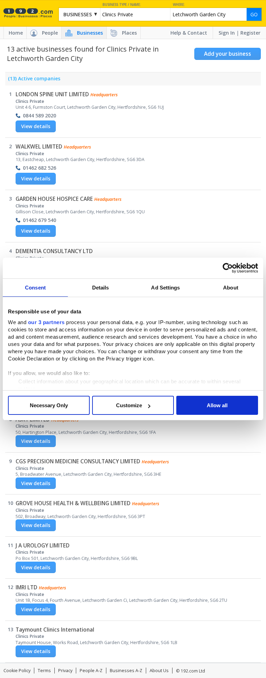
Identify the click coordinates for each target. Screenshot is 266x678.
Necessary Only (49, 405)
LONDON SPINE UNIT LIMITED (52, 94)
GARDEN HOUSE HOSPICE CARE (54, 199)
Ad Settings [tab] (165, 288)
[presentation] (32, 80)
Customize (129, 405)
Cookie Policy (16, 670)
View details (35, 126)
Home (16, 32)
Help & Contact (188, 32)
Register (250, 32)
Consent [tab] (35, 288)
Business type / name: (122, 4)
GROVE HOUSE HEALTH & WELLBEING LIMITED (73, 503)
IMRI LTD (26, 587)
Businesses (90, 32)
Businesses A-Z (126, 670)
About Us (159, 670)
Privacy (65, 670)
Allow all (217, 405)
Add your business (227, 53)
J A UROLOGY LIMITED (43, 545)
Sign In (227, 32)
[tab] (32, 80)
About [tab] (230, 288)
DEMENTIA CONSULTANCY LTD (54, 251)
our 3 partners (46, 322)
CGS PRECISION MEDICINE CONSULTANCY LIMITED (78, 461)
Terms (44, 670)
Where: (179, 4)
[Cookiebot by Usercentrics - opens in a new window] (227, 268)
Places (129, 32)
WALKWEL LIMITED (39, 146)
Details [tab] (100, 288)
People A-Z (91, 670)
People (50, 32)
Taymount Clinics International (55, 629)
